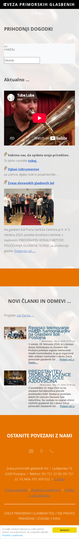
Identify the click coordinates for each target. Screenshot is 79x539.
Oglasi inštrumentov (23, 169)
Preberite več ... (24, 251)
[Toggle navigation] (5, 46)
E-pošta (59, 479)
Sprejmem (64, 529)
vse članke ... (25, 315)
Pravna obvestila (16, 490)
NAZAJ (10, 49)
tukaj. (32, 161)
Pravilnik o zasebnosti (12, 535)
